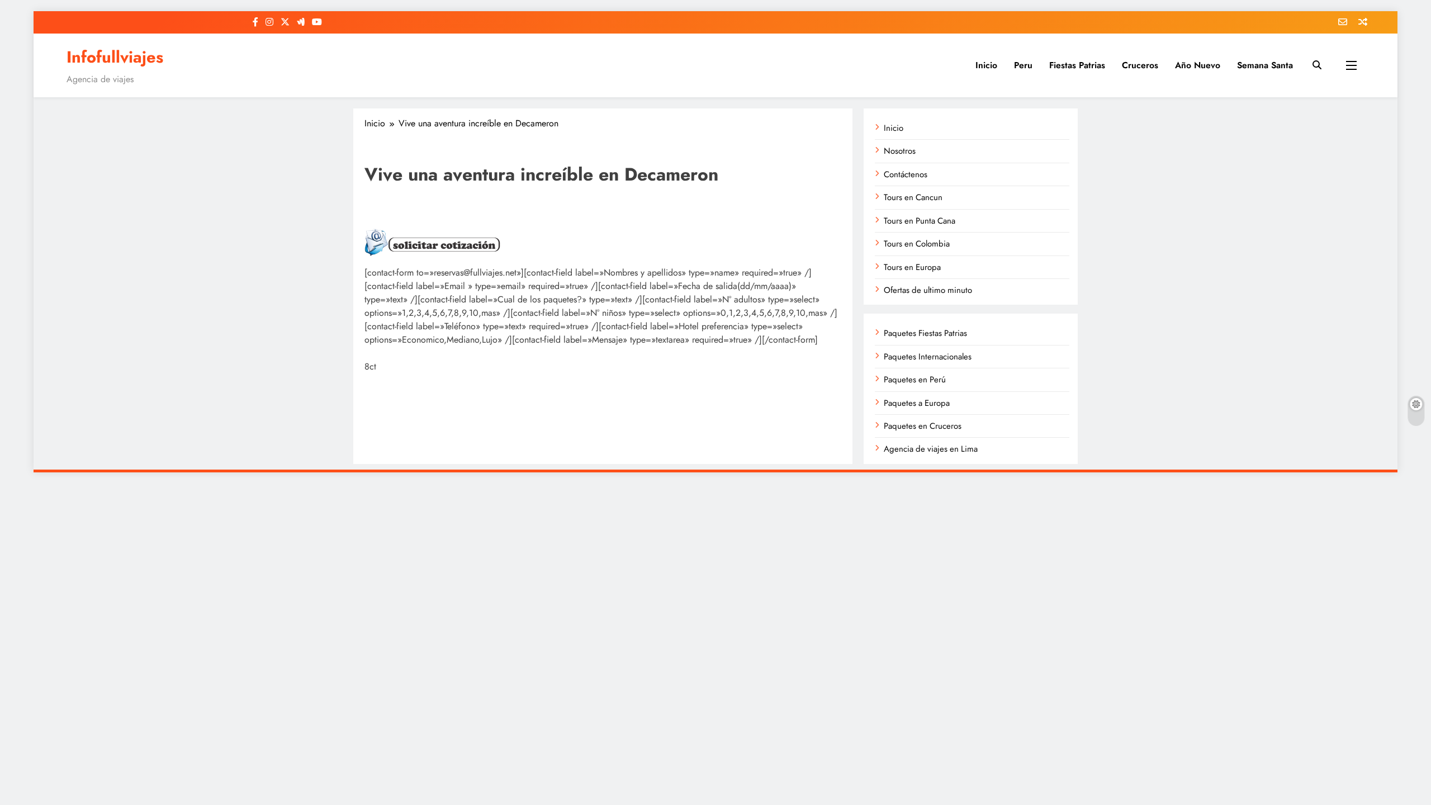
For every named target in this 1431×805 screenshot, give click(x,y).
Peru (1023, 65)
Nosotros (900, 151)
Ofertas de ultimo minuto (928, 290)
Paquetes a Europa (917, 403)
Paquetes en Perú (915, 379)
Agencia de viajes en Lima (931, 449)
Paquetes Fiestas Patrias (925, 333)
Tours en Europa (912, 267)
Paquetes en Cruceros (922, 426)
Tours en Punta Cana (919, 221)
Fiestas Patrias (1077, 65)
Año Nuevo (1197, 65)
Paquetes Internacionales (928, 357)
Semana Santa (1265, 65)
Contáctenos (905, 174)
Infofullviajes (115, 57)
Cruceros (1140, 65)
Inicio (986, 65)
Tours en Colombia (917, 244)
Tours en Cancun (913, 197)
